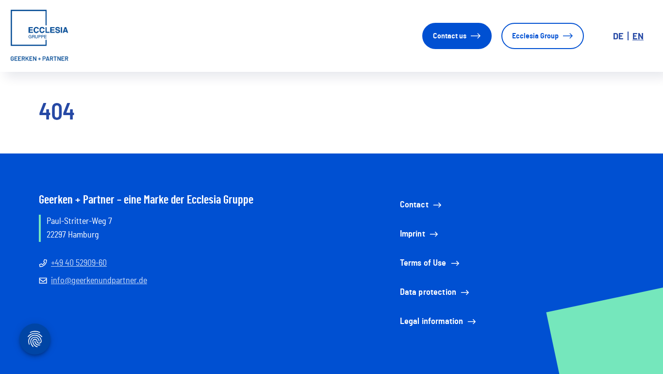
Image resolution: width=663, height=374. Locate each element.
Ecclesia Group (535, 36)
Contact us (449, 36)
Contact (414, 205)
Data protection (428, 292)
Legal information (432, 321)
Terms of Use (423, 263)
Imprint (412, 234)
